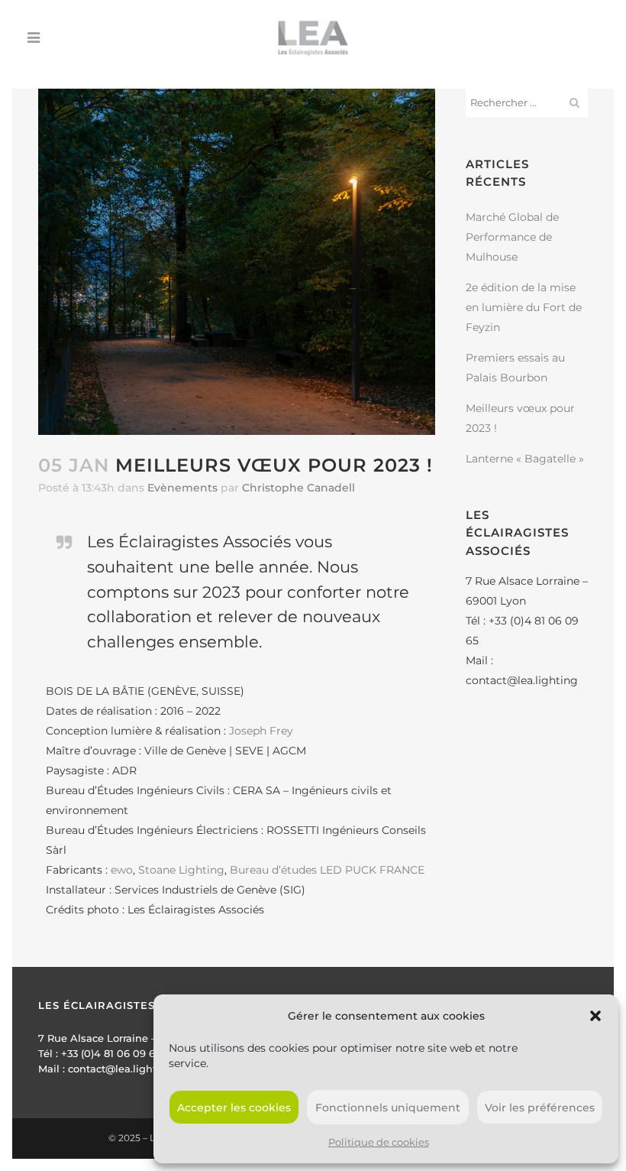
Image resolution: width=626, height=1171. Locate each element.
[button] (595, 1015)
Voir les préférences (540, 1107)
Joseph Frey (261, 731)
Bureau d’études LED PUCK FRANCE (327, 870)
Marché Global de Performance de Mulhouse (512, 237)
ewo (122, 870)
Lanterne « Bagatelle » (525, 458)
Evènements (182, 488)
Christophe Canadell (298, 488)
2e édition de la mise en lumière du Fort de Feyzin (524, 307)
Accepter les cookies (234, 1107)
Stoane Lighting (181, 870)
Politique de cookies (378, 1142)
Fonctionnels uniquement (387, 1107)
